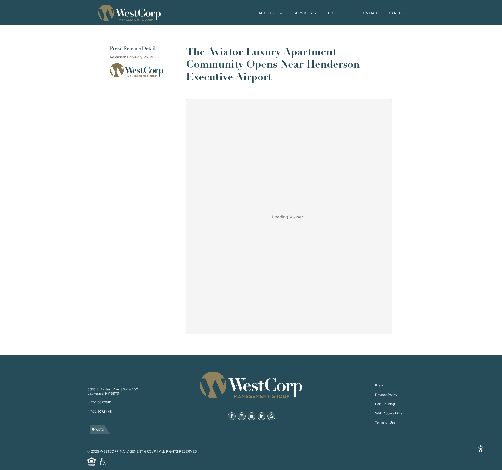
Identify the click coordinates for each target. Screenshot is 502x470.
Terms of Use (385, 422)
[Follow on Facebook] (232, 416)
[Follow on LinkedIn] (261, 416)
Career (396, 13)
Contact (369, 13)
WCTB (99, 429)
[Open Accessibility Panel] (480, 448)
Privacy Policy (386, 394)
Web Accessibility (389, 413)
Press (379, 385)
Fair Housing (385, 404)
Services (303, 13)
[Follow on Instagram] (242, 416)
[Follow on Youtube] (251, 416)
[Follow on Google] (271, 416)
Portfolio (339, 13)
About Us (268, 13)
